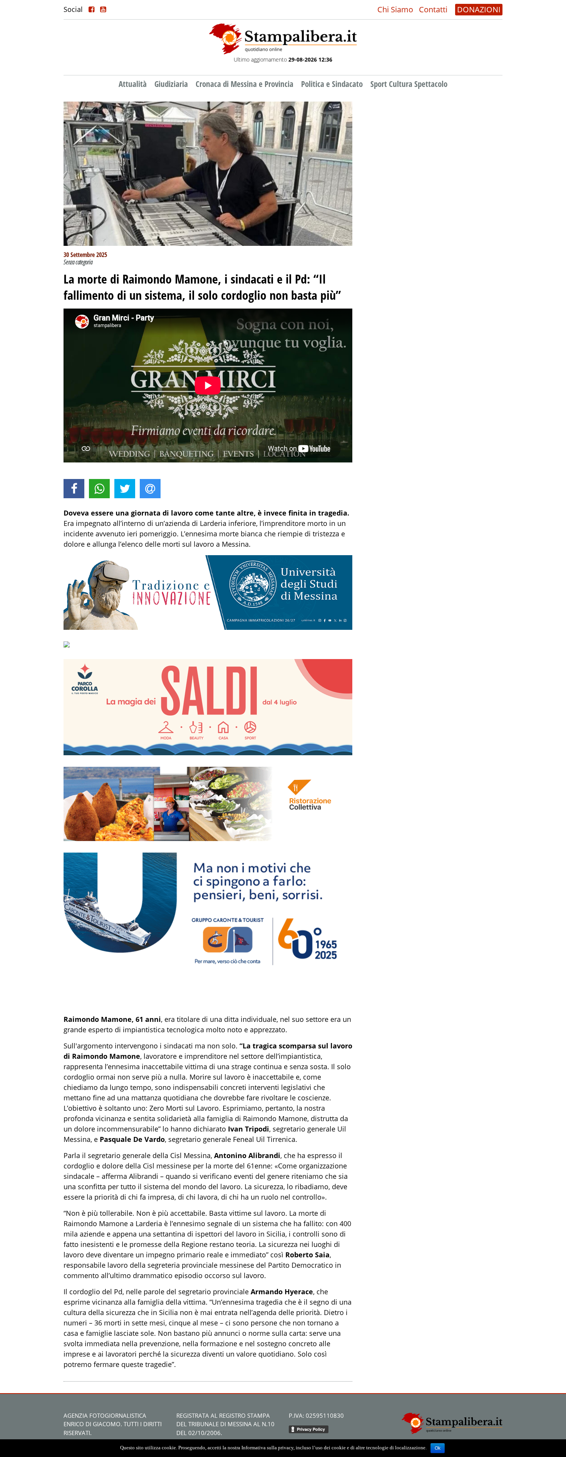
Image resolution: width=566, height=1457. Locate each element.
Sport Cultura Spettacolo (408, 83)
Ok (437, 1448)
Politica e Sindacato (332, 83)
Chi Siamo (395, 9)
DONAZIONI (479, 9)
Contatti (433, 9)
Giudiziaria (171, 83)
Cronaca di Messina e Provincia (244, 83)
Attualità (133, 83)
